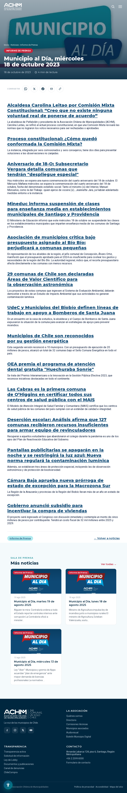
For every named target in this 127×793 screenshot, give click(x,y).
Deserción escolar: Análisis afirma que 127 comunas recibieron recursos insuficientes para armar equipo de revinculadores (57, 425)
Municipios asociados (77, 728)
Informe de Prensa (20, 538)
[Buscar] (113, 6)
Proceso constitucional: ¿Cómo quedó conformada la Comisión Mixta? (52, 141)
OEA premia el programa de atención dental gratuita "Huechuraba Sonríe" (51, 366)
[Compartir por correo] (51, 88)
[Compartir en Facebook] (42, 88)
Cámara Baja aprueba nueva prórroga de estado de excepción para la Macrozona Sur (58, 483)
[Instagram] (15, 730)
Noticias (15, 45)
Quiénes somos (74, 716)
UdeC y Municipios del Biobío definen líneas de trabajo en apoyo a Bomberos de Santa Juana (62, 310)
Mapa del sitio (116, 787)
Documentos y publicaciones (19, 764)
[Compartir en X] (34, 88)
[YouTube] (31, 730)
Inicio (6, 45)
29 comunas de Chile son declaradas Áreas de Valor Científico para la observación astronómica (50, 279)
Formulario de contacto (78, 762)
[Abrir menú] (120, 6)
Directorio (71, 720)
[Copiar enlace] (60, 88)
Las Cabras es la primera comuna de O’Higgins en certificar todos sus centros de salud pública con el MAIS (51, 394)
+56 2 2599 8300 (75, 758)
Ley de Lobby (11, 760)
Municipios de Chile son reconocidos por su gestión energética (50, 338)
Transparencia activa (15, 751)
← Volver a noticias (107, 538)
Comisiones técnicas (77, 724)
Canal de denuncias (14, 768)
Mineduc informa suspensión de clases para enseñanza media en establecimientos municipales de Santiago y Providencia (59, 209)
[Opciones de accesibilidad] (8, 784)
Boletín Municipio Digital (78, 736)
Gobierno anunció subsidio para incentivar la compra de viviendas (47, 508)
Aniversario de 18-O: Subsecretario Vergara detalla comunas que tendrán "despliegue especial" (47, 169)
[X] (23, 730)
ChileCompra (11, 772)
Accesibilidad (102, 787)
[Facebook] (7, 730)
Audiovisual (72, 732)
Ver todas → (108, 564)
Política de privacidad (84, 787)
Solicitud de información (16, 755)
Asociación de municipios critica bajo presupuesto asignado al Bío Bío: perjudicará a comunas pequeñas (51, 242)
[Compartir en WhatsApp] (25, 88)
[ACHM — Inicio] (13, 6)
